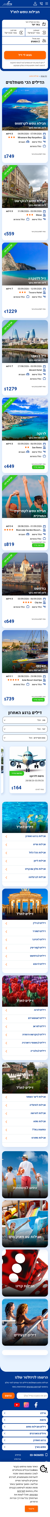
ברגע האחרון (39, 1440)
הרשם (8, 1396)
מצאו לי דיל (25, 55)
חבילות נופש (33, 76)
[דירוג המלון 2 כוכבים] (27, 447)
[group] (27, 769)
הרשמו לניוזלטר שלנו (31, 1377)
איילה (43, 1413)
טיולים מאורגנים (38, 1433)
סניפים (18, 1455)
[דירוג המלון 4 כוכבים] (9, 530)
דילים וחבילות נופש (36, 1427)
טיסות (43, 1420)
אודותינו (17, 1459)
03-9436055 (37, 1455)
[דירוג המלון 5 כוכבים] (14, 680)
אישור (31, 1508)
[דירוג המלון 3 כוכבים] (12, 137)
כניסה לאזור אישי (35, 3)
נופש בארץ (40, 1447)
